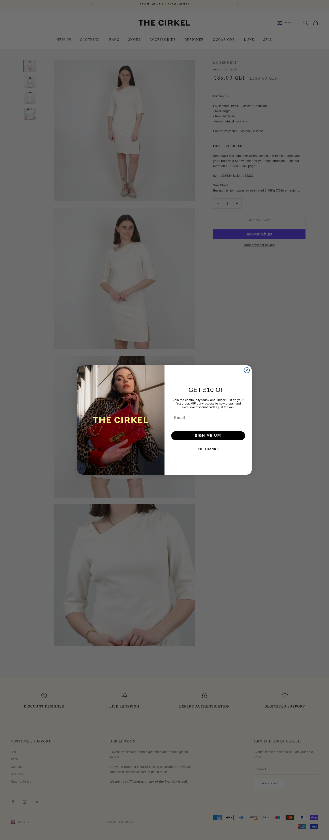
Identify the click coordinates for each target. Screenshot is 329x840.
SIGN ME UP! (208, 435)
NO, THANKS (208, 449)
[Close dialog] (247, 370)
